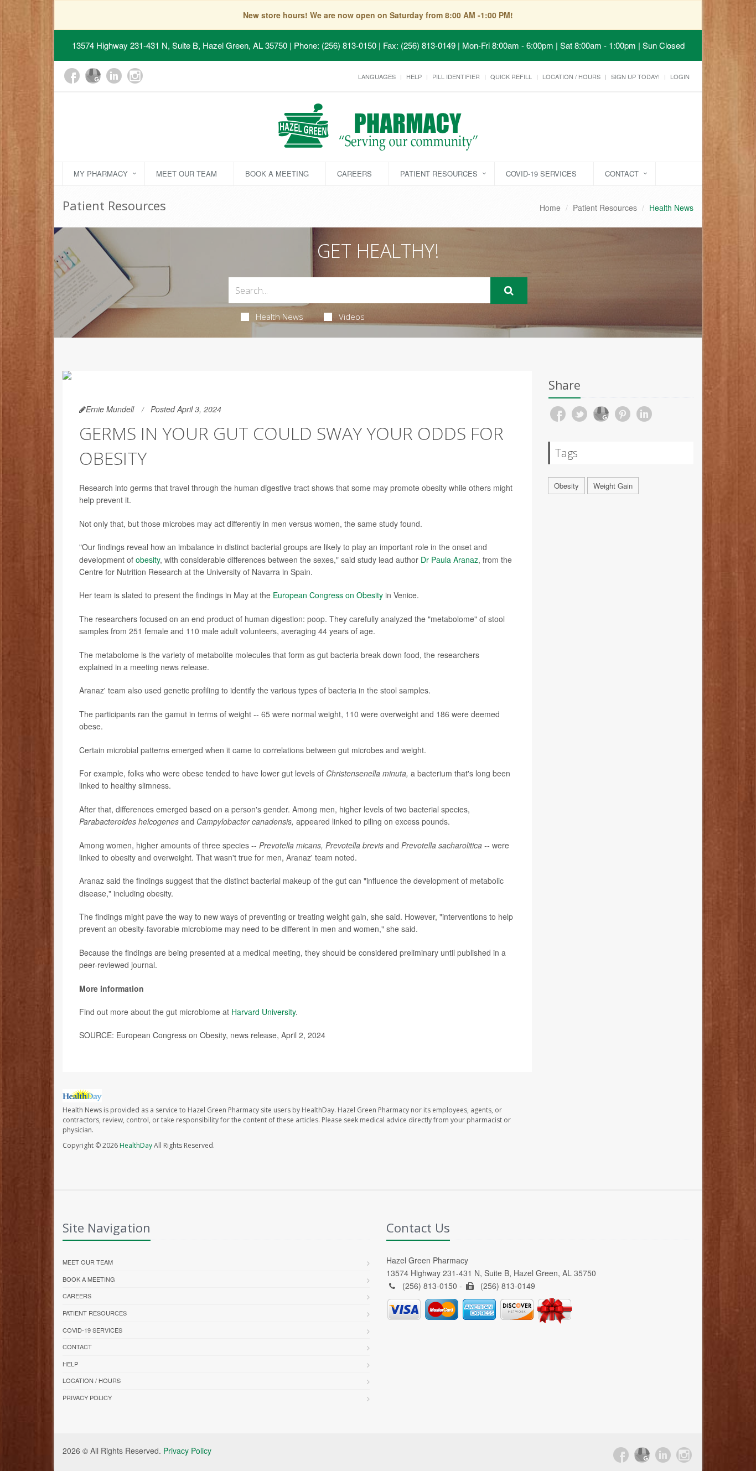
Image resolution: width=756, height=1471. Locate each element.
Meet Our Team (186, 173)
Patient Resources (439, 173)
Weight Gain (613, 485)
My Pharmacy (101, 173)
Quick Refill (511, 76)
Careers (354, 173)
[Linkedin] (114, 76)
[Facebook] (72, 76)
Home (550, 207)
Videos (352, 316)
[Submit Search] (508, 290)
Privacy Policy (87, 1397)
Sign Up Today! (635, 76)
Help (414, 76)
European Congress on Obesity (328, 594)
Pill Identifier (456, 76)
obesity (148, 559)
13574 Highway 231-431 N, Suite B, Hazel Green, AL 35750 (179, 45)
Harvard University (263, 1011)
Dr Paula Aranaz (449, 559)
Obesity (566, 485)
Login (680, 76)
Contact (622, 173)
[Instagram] (135, 76)
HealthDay (136, 1145)
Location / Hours (571, 76)
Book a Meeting (277, 173)
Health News (279, 316)
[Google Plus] (93, 76)
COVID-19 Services (541, 173)
